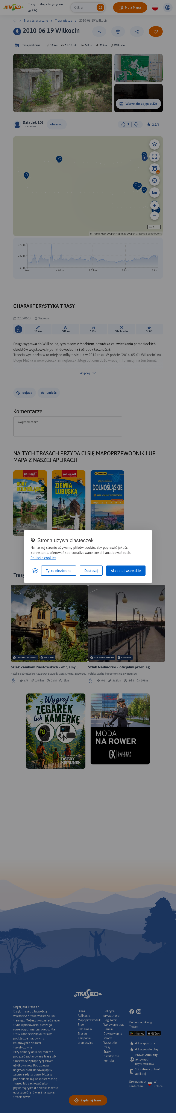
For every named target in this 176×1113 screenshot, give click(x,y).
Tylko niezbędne (58, 571)
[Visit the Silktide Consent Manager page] (35, 570)
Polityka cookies (43, 558)
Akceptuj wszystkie (126, 571)
